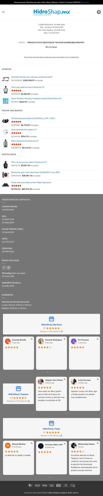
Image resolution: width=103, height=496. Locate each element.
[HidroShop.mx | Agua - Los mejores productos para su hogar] (51, 12)
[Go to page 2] (51, 477)
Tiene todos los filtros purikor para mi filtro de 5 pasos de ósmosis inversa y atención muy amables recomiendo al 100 (51, 395)
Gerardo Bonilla (19, 340)
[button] (3, 12)
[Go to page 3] (53, 477)
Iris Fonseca (83, 340)
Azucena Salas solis (54, 444)
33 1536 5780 (8, 276)
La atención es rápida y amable (18, 455)
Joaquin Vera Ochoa (54, 380)
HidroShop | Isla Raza (51, 325)
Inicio (21, 42)
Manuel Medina (18, 444)
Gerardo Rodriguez (53, 340)
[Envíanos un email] (9, 268)
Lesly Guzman (84, 380)
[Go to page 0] (47, 372)
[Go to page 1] (66, 413)
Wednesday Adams (86, 444)
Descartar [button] (85, 2)
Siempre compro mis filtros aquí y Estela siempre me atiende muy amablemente (84, 394)
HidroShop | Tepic (51, 429)
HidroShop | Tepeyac (18, 394)
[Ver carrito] (99, 12)
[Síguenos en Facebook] (4, 268)
